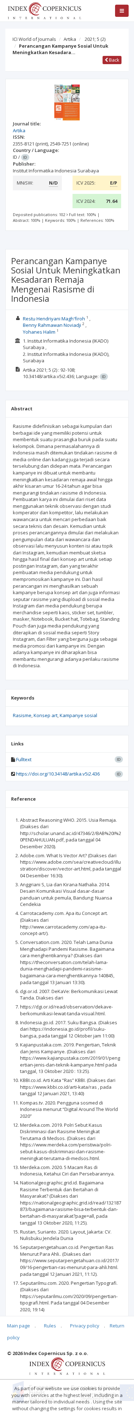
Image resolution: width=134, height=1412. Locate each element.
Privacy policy (84, 1325)
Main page (18, 1325)
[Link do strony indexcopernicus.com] (67, 1365)
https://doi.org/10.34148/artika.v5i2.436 (58, 774)
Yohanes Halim (39, 332)
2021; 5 (95, 39)
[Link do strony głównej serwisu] (44, 10)
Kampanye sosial (78, 715)
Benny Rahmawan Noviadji (52, 325)
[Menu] (122, 11)
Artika (70, 39)
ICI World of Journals (34, 39)
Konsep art (46, 715)
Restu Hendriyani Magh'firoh (54, 318)
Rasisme (22, 715)
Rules (50, 1325)
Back (113, 60)
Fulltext (23, 759)
